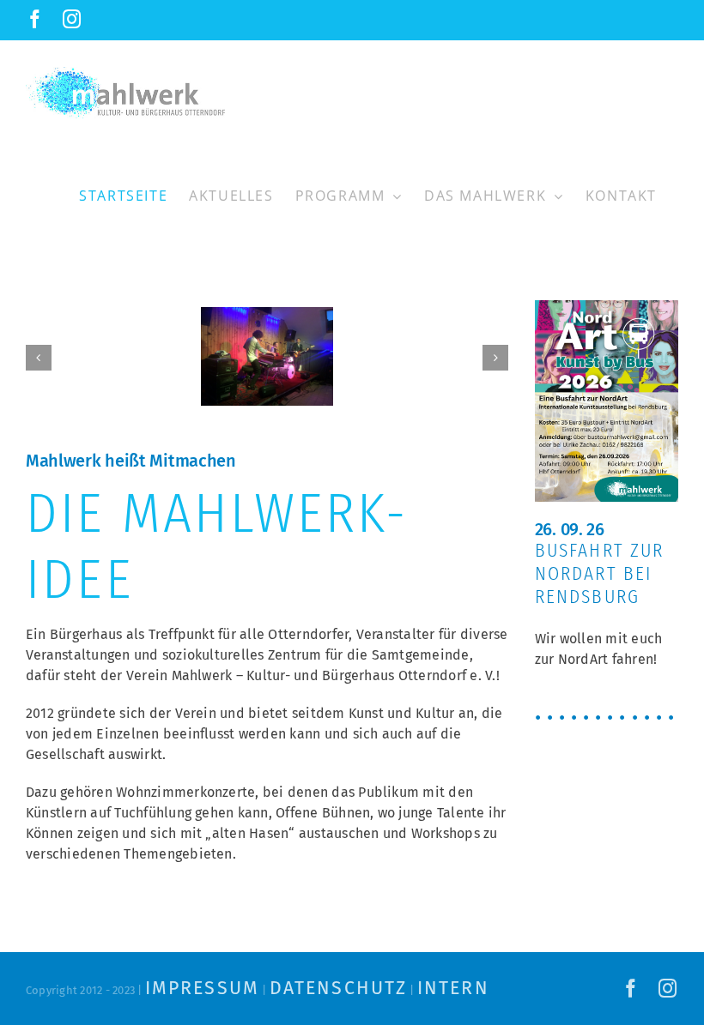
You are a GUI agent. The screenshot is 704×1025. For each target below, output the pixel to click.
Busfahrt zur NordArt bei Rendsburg (600, 573)
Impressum (202, 988)
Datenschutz (338, 988)
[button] (39, 358)
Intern (453, 988)
